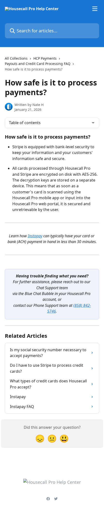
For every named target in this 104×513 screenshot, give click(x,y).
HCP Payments (45, 58)
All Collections (16, 58)
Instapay (35, 236)
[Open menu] (94, 9)
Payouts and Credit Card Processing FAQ (37, 63)
